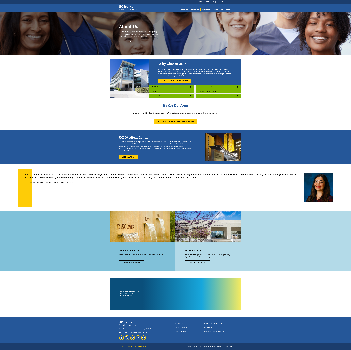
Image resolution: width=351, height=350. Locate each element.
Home (124, 42)
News (200, 2)
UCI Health (127, 157)
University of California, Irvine (213, 323)
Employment (155, 96)
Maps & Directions (181, 327)
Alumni (221, 2)
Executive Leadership (205, 87)
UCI (227, 2)
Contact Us (202, 96)
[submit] (231, 2)
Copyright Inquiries (193, 346)
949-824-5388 (142, 333)
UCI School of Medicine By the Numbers (175, 121)
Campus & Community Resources (215, 331)
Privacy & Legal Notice (224, 346)
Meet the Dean (156, 87)
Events (207, 2)
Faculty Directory (131, 263)
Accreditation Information (208, 346)
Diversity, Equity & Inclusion (207, 91)
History (153, 91)
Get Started (196, 263)
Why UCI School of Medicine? (174, 81)
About (131, 42)
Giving (214, 2)
